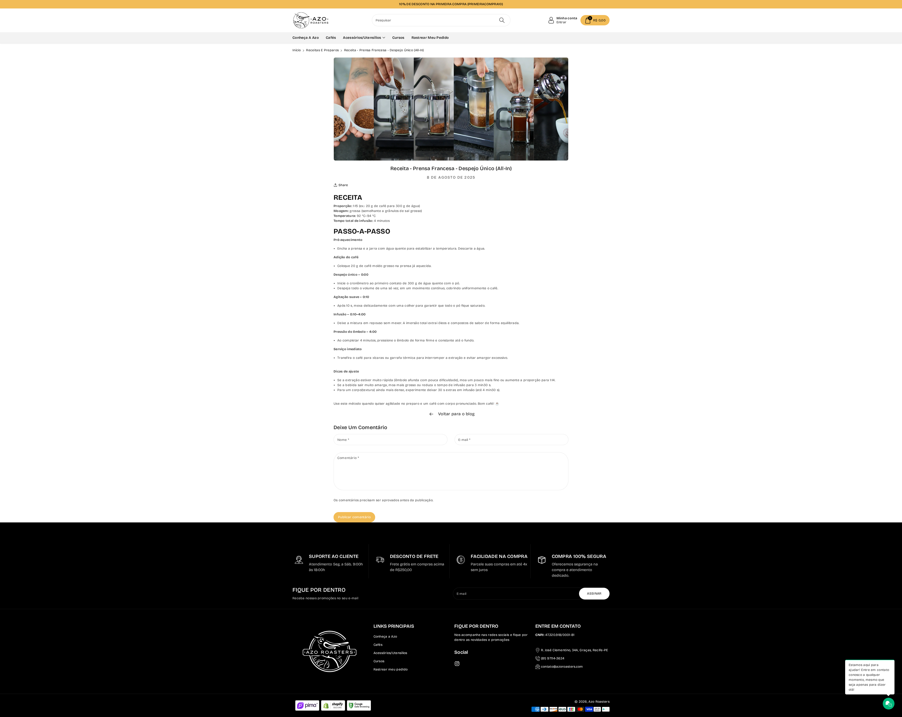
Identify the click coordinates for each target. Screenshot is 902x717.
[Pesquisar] (502, 20)
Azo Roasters (599, 702)
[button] (595, 20)
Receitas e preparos (322, 50)
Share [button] (343, 185)
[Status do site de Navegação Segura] (359, 705)
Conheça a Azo (385, 637)
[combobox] (441, 20)
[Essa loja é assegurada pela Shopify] (333, 705)
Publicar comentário (354, 517)
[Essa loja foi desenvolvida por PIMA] (307, 705)
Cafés (378, 645)
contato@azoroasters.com (562, 667)
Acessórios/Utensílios (390, 653)
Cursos (379, 661)
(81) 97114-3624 (552, 658)
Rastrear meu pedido (390, 669)
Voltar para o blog (456, 413)
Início (296, 50)
